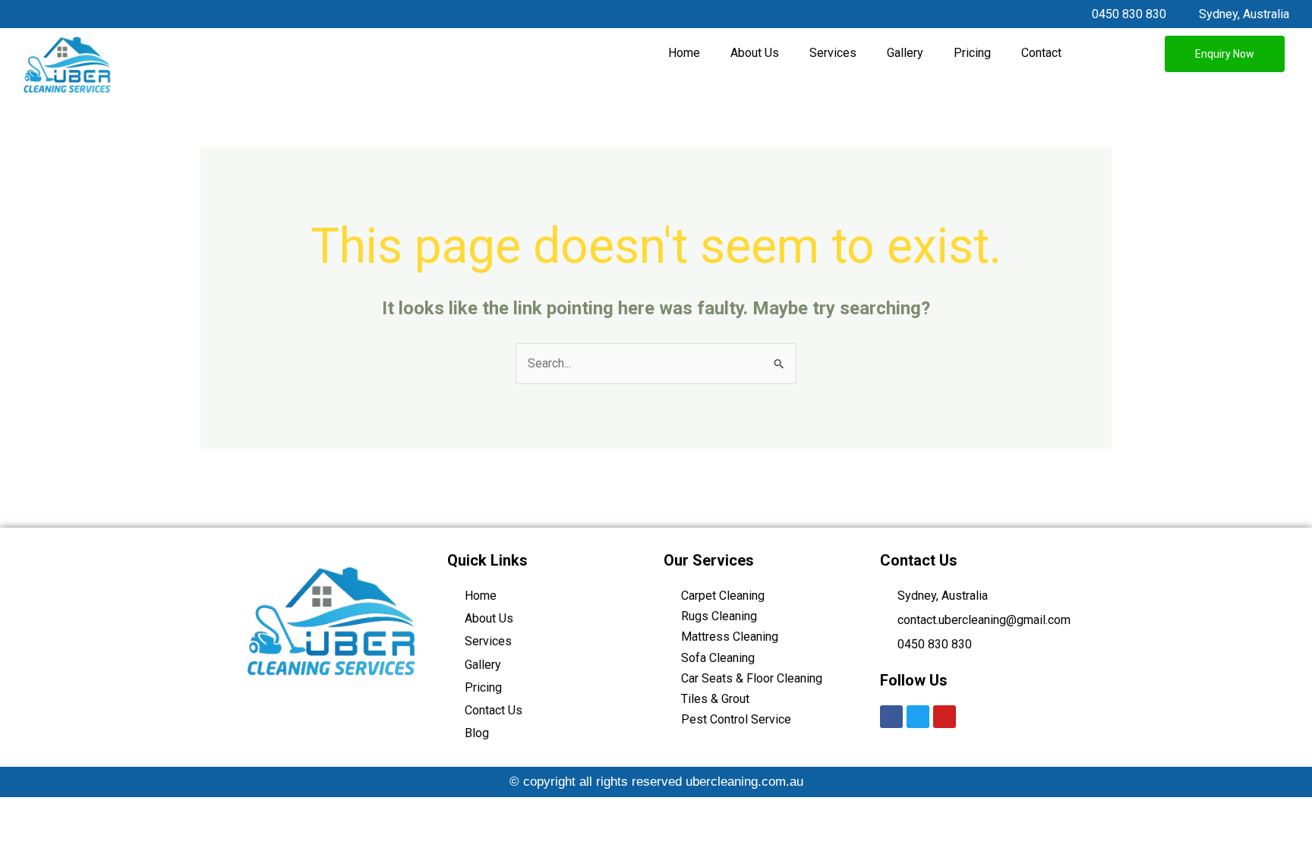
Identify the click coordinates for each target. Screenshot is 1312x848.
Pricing (972, 53)
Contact (1041, 53)
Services (832, 53)
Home (684, 53)
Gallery (905, 53)
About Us (754, 53)
